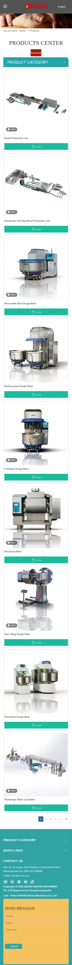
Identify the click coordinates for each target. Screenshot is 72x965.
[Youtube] (25, 882)
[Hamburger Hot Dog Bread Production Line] (36, 185)
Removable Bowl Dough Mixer (20, 303)
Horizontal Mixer (13, 551)
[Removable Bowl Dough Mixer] (36, 268)
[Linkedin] (12, 882)
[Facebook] (5, 882)
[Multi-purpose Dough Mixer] (36, 351)
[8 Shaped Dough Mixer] (36, 433)
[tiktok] (32, 882)
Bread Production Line (16, 138)
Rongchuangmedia (40, 890)
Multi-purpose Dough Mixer (18, 386)
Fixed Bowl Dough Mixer (17, 716)
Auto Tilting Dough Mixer (17, 634)
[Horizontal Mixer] (36, 516)
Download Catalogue (36, 53)
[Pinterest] (19, 882)
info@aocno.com (20, 875)
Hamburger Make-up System (19, 799)
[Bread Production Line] (36, 103)
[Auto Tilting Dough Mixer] (36, 599)
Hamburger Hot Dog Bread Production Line (27, 220)
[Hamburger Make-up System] (36, 764)
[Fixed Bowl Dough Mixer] (36, 681)
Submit (14, 946)
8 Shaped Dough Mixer (16, 468)
